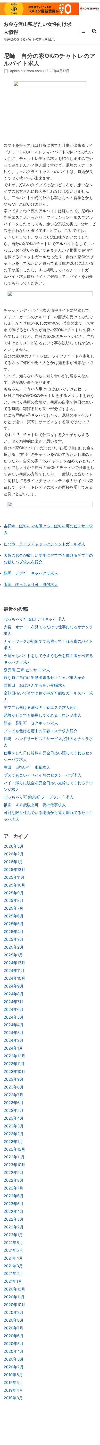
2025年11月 (14, 877)
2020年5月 (14, 1343)
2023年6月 (14, 1102)
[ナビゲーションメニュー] (83, 31)
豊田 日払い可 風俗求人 (27, 767)
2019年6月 (13, 1374)
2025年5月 (14, 923)
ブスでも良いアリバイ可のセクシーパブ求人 (42, 775)
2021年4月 (13, 1258)
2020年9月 (14, 1312)
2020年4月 (14, 1351)
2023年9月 (14, 1079)
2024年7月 (13, 1001)
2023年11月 (14, 1063)
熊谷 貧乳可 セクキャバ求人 (31, 723)
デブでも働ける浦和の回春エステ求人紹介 (40, 707)
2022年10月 (14, 1164)
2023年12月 (14, 1055)
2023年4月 (14, 1118)
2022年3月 (14, 1219)
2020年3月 (14, 1359)
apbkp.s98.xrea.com (26, 71)
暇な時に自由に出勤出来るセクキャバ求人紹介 (44, 677)
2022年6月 (14, 1195)
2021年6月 (13, 1242)
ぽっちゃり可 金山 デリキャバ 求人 (35, 619)
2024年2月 (14, 1040)
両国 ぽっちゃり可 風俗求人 (31, 584)
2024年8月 (14, 993)
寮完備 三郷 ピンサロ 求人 (27, 670)
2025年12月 (14, 869)
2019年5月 (13, 1382)
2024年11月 (14, 970)
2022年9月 (14, 1172)
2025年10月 (14, 885)
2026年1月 (13, 861)
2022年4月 (14, 1211)
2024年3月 (14, 1032)
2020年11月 (14, 1296)
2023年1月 (13, 1141)
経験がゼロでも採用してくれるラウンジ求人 (42, 715)
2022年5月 (14, 1203)
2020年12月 (14, 1289)
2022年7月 (13, 1188)
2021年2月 (13, 1273)
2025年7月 (13, 908)
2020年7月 (13, 1328)
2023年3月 (14, 1126)
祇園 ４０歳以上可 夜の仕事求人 (35, 804)
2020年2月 (14, 1366)
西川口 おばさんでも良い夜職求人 (35, 685)
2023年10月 (14, 1071)
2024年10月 (14, 978)
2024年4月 (14, 1024)
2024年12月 (14, 962)
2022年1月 (13, 1234)
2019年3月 (13, 1397)
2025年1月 (13, 954)
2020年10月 (14, 1304)
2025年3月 (14, 939)
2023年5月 (14, 1110)
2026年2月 (14, 853)
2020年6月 (14, 1335)
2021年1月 (13, 1281)
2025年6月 (14, 916)
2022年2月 (14, 1227)
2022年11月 (14, 1156)
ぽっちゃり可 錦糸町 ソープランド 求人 (38, 797)
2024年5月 (14, 1017)
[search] (92, 31)
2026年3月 (14, 846)
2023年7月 (13, 1094)
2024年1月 (13, 1048)
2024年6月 (14, 1009)
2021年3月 (13, 1265)
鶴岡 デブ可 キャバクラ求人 (31, 573)
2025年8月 (14, 900)
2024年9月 (14, 986)
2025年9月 (14, 892)
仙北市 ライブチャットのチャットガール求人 (44, 543)
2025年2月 (14, 947)
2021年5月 (13, 1250)
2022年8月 (14, 1180)
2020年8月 (14, 1320)
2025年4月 (14, 931)
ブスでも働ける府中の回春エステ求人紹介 (40, 730)
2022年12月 (14, 1149)
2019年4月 (13, 1390)
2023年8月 (14, 1087)
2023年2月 (14, 1133)
